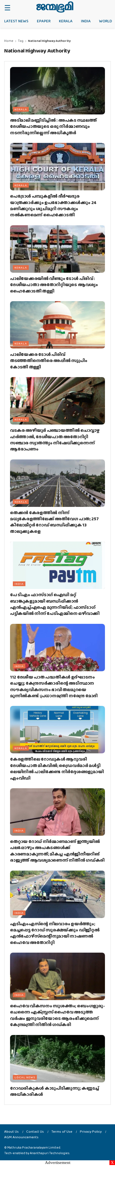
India (86, 21)
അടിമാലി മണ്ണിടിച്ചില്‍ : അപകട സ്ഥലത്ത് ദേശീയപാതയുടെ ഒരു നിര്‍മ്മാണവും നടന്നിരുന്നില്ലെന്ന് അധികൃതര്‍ (53, 126)
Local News (25, 1077)
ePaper (44, 21)
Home (8, 40)
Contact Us (35, 1131)
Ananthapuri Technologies (50, 1153)
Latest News (16, 21)
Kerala (66, 21)
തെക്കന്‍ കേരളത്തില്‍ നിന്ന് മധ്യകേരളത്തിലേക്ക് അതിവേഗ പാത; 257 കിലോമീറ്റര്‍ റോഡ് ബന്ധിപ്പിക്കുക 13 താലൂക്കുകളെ (54, 522)
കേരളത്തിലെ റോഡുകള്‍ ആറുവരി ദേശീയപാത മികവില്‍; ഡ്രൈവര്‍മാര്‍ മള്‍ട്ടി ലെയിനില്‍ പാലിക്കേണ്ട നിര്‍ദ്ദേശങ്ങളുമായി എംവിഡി (57, 768)
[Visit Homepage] (54, 7)
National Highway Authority (49, 40)
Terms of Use (61, 1131)
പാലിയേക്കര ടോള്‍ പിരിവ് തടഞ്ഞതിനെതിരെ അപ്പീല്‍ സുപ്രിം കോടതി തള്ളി (48, 360)
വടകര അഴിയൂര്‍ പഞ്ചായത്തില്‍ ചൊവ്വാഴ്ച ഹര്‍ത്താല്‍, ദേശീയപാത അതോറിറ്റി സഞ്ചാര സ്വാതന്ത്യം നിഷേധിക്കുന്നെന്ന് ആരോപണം (55, 439)
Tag (20, 40)
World (105, 21)
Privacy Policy (91, 1131)
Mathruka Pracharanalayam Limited (33, 1147)
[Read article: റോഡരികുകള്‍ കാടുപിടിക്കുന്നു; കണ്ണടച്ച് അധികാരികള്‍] (57, 1058)
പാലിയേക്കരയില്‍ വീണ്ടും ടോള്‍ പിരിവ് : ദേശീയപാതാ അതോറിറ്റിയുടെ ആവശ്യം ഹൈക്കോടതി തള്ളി (54, 284)
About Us (11, 1131)
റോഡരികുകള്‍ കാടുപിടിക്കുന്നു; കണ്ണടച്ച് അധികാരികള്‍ (54, 1091)
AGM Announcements (21, 1137)
